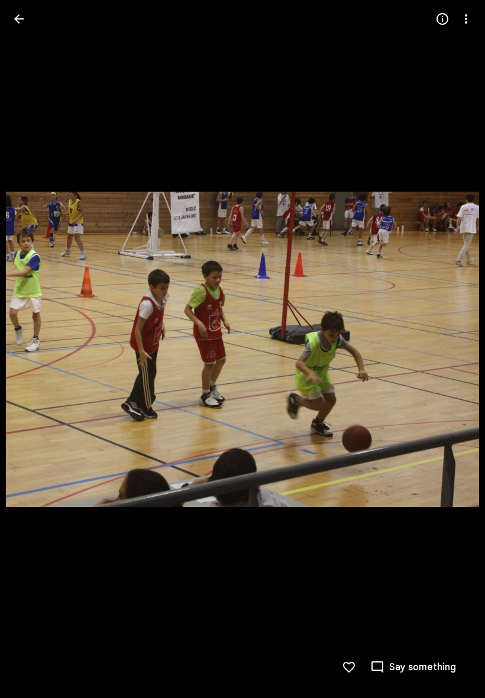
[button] (33, 349)
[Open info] (442, 19)
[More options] (466, 19)
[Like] (349, 667)
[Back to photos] (19, 19)
